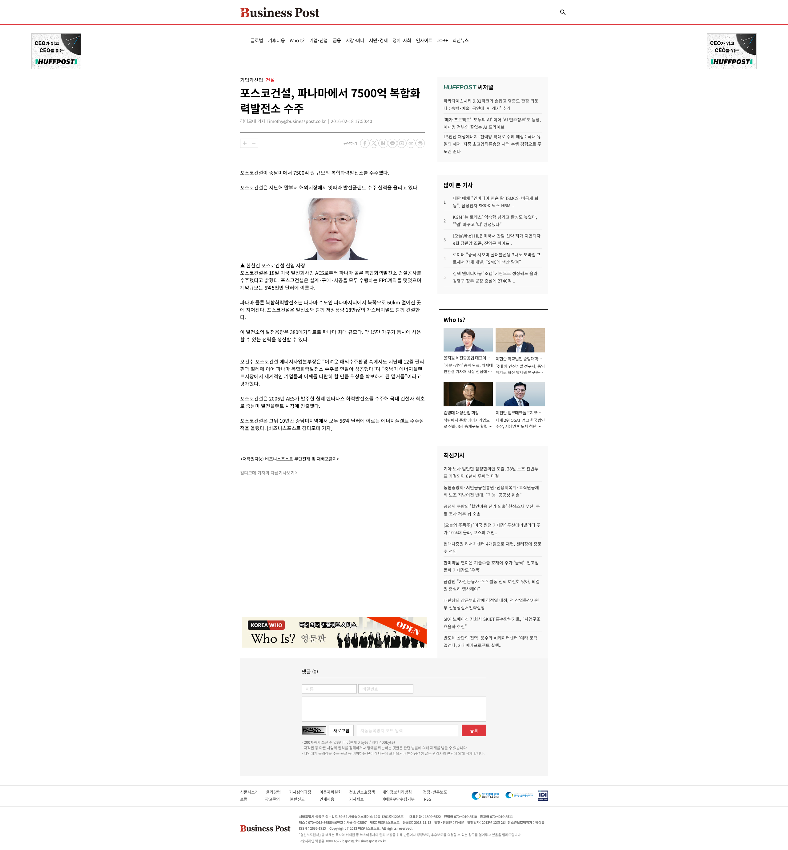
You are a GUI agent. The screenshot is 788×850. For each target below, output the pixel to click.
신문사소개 (253, 792)
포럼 (249, 799)
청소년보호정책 (365, 792)
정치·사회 (401, 40)
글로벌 (257, 40)
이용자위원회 (334, 792)
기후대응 (276, 40)
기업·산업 (318, 40)
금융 (337, 40)
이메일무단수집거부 (399, 799)
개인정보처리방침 (402, 792)
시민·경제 (378, 40)
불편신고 (301, 799)
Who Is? (297, 40)
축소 (253, 143)
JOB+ (442, 40)
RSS (427, 799)
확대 (244, 143)
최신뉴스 (460, 40)
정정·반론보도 (435, 792)
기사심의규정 (304, 792)
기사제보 (362, 799)
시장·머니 (355, 40)
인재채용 (331, 799)
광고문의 (274, 799)
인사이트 (424, 40)
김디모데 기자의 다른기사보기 (267, 473)
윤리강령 (277, 792)
